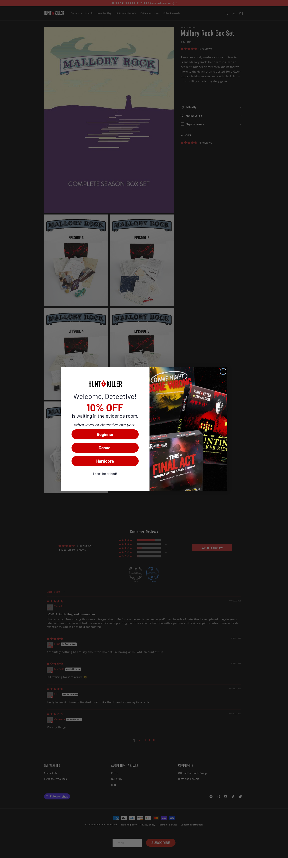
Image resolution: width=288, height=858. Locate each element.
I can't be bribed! (105, 474)
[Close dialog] (223, 371)
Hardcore (105, 461)
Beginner (105, 434)
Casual (105, 447)
